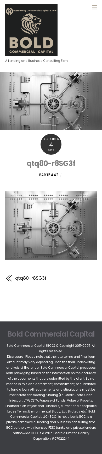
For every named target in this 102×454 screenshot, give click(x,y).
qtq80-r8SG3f (51, 163)
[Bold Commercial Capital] (31, 54)
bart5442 (49, 174)
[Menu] (94, 7)
